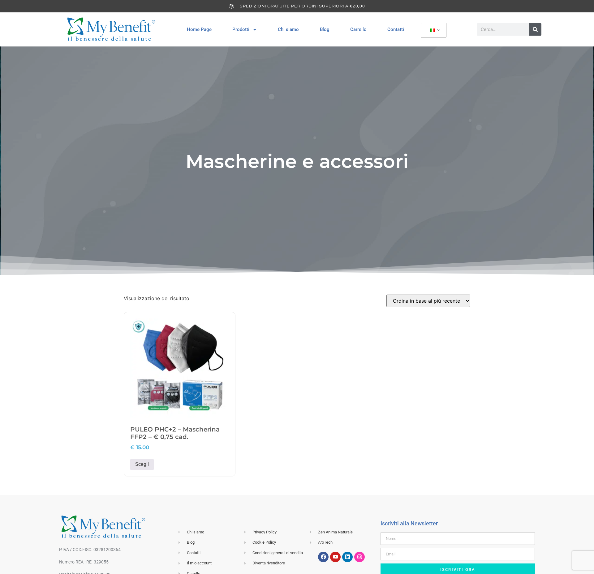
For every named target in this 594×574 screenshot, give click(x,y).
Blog (324, 29)
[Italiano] (432, 30)
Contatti (395, 29)
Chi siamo (288, 29)
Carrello (358, 29)
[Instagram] (359, 557)
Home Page (199, 29)
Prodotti (240, 29)
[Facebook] (323, 557)
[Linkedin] (347, 557)
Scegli (142, 464)
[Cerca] (535, 29)
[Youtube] (335, 557)
